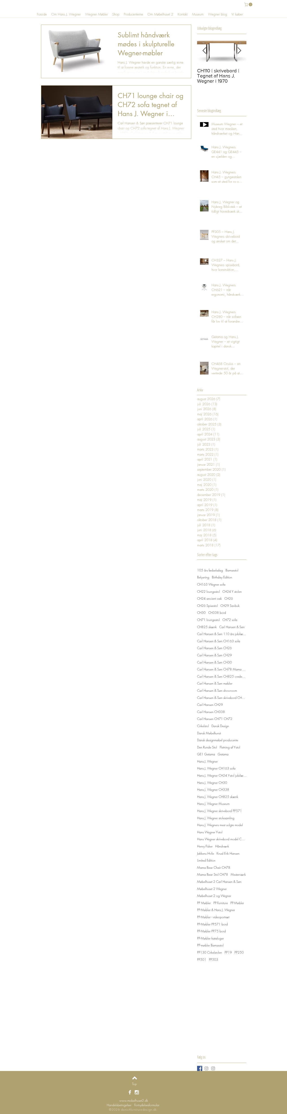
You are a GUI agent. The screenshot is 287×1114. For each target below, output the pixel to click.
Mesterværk (238, 874)
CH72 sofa (229, 620)
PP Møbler (204, 903)
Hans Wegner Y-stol (209, 832)
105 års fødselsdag (210, 570)
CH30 (201, 612)
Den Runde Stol (207, 747)
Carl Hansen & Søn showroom (217, 690)
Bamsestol (232, 570)
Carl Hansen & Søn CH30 (214, 662)
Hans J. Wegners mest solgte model (220, 825)
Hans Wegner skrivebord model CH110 (221, 839)
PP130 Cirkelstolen (209, 952)
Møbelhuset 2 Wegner (212, 889)
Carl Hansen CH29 (210, 704)
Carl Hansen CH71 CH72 (214, 719)
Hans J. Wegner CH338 (213, 789)
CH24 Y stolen (232, 591)
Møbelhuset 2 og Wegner (214, 896)
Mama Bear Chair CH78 (213, 867)
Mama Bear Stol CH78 (212, 874)
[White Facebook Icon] (130, 1092)
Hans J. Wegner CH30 (212, 782)
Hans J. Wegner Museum (213, 804)
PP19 (228, 952)
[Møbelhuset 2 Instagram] (206, 1068)
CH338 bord (217, 612)
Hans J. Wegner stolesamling (215, 818)
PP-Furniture (220, 903)
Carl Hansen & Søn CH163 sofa (218, 641)
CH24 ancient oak (209, 598)
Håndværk (222, 846)
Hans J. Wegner (207, 761)
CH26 (228, 598)
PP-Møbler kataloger (210, 938)
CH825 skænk (207, 627)
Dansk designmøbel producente (217, 740)
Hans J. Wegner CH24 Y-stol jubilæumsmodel (221, 775)
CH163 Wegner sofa (211, 584)
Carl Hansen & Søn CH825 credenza (221, 676)
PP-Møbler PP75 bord (211, 931)
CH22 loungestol (208, 591)
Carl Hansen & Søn (232, 627)
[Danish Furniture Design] (213, 1068)
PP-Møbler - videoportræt (213, 917)
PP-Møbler (237, 903)
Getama (223, 754)
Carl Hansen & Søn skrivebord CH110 (221, 698)
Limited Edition (206, 860)
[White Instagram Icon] (137, 1092)
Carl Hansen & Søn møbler (214, 683)
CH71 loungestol (208, 620)
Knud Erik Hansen (228, 853)
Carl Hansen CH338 (211, 712)
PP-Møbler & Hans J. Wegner (216, 910)
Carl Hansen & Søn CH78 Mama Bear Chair (221, 669)
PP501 (201, 959)
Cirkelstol (203, 726)
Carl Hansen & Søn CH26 (214, 648)
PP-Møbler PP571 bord (212, 924)
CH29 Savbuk (229, 605)
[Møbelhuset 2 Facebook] (199, 1068)
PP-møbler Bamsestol (210, 945)
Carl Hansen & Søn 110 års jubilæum (221, 634)
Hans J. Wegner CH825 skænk (217, 797)
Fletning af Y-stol (230, 747)
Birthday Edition (222, 577)
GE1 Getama (206, 754)
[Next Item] (239, 50)
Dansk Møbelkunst (209, 733)
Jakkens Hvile (205, 853)
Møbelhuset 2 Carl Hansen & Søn (219, 881)
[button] (248, 4)
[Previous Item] (204, 50)
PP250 (239, 952)
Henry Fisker (205, 846)
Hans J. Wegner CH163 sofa (216, 768)
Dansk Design (220, 726)
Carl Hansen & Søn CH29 (214, 655)
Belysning (203, 577)
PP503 (213, 959)
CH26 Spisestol (207, 605)
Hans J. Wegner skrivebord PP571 (219, 811)
